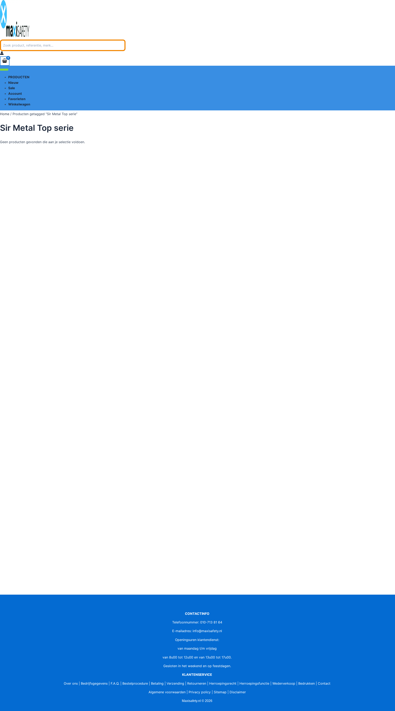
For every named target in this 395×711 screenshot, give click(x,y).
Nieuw (13, 83)
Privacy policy (200, 692)
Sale (11, 88)
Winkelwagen (19, 104)
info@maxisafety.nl (207, 631)
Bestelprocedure (135, 683)
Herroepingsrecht (222, 683)
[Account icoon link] (2, 53)
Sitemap (220, 692)
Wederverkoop (283, 683)
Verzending (175, 683)
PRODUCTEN (18, 77)
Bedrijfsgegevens (94, 683)
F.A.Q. (115, 683)
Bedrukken (306, 683)
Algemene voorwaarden (167, 692)
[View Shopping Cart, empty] (4, 60)
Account (15, 93)
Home (4, 114)
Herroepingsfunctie (254, 683)
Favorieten (17, 99)
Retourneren (196, 683)
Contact (324, 683)
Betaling (157, 683)
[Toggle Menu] (4, 70)
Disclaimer (238, 692)
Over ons (71, 683)
